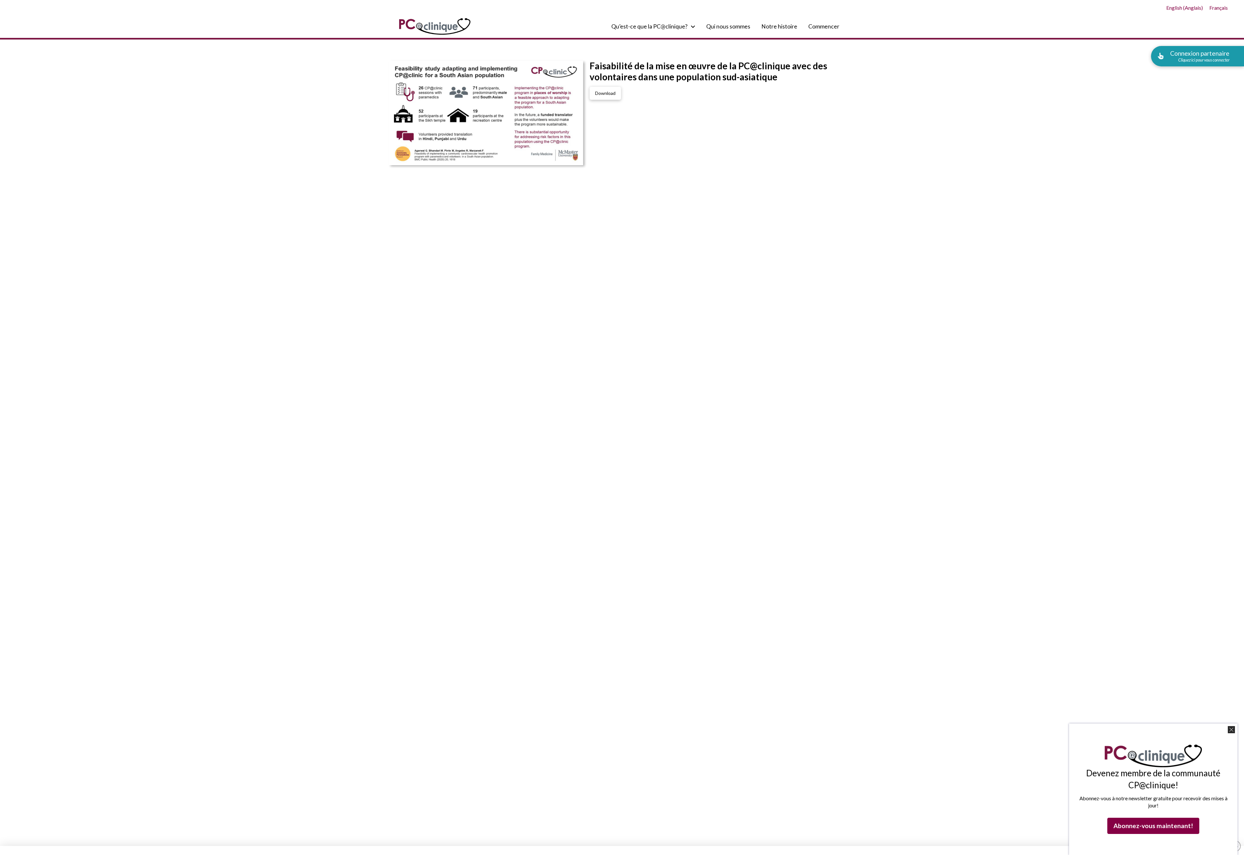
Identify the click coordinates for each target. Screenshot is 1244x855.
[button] (1197, 56)
